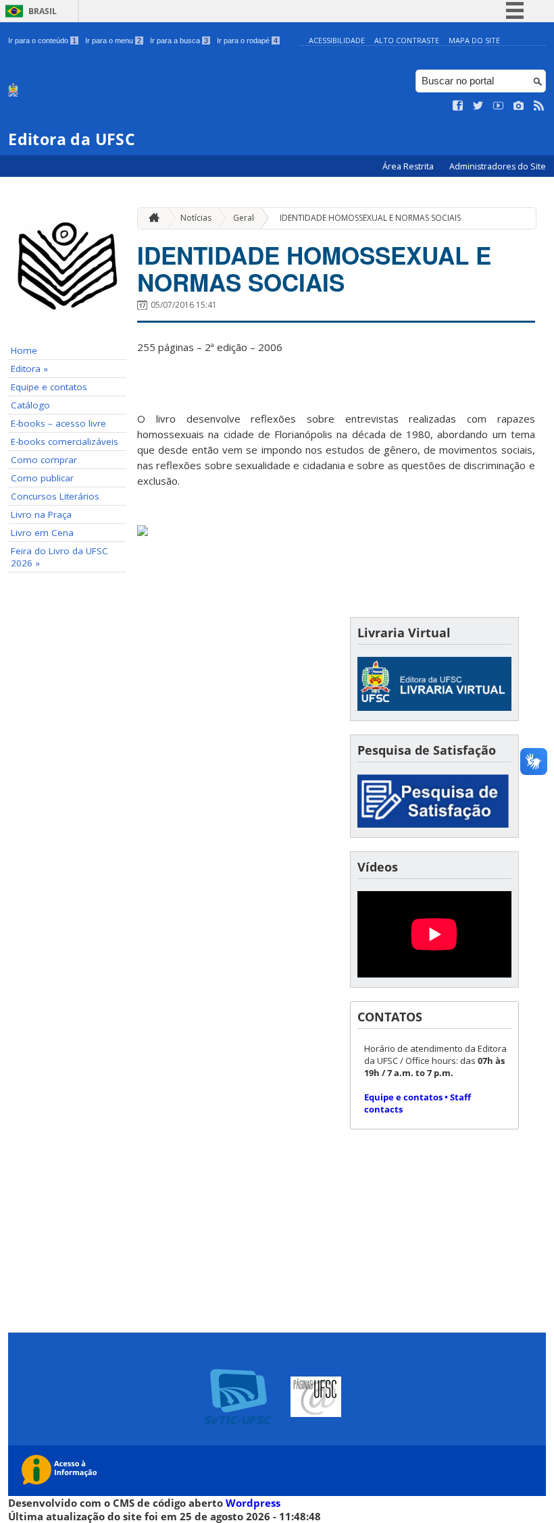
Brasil (42, 11)
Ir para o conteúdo (42, 40)
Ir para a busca (179, 40)
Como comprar (44, 460)
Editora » (29, 369)
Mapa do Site (474, 40)
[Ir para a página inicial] (150, 218)
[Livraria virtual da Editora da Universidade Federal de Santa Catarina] (434, 707)
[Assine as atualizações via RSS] (539, 106)
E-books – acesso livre (58, 423)
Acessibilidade (337, 40)
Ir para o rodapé (247, 40)
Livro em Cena (42, 533)
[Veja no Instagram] (518, 106)
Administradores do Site (497, 166)
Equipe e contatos (49, 387)
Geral (243, 217)
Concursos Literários (55, 496)
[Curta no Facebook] (458, 106)
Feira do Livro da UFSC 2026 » (59, 557)
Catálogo (30, 405)
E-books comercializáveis (64, 441)
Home (24, 350)
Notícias (195, 217)
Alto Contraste (406, 40)
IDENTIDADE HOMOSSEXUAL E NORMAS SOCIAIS (370, 217)
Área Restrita (409, 166)
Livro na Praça (41, 514)
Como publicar (42, 478)
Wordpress (253, 1502)
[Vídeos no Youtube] (498, 106)
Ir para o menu (113, 40)
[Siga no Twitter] (478, 106)
